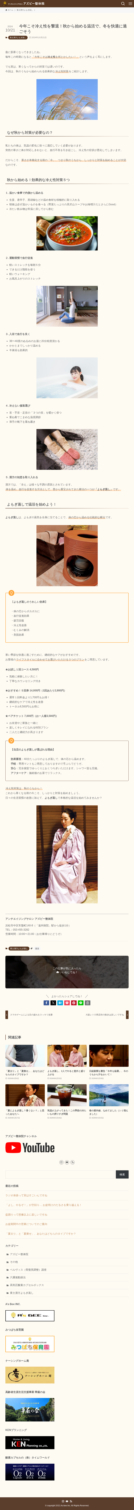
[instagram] (61, 1162)
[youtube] (67, 1162)
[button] (46, 1002)
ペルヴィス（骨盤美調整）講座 (28, 1269)
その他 (14, 1262)
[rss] (72, 1162)
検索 (122, 1174)
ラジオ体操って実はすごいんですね (26, 1195)
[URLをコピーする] (87, 1002)
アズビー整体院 (19, 1254)
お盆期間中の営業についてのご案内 (26, 1224)
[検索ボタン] (123, 3)
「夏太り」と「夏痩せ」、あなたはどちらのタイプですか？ (40, 1233)
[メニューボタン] (130, 3)
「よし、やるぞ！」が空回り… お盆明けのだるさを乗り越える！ (43, 1205)
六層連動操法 (18, 1277)
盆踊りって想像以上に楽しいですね (26, 1214)
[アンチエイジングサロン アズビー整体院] (23, 3)
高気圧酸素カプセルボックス (27, 1285)
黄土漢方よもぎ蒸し (18, 37)
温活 (37, 948)
